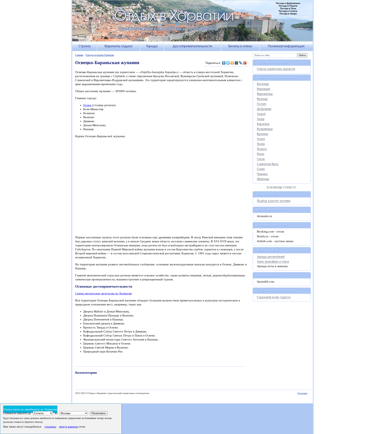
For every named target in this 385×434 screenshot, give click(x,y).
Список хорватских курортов (276, 68)
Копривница (265, 128)
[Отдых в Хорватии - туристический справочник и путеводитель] (192, 23)
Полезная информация (286, 46)
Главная (79, 55)
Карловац (263, 123)
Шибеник (263, 178)
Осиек (87, 105)
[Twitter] (228, 62)
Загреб (261, 113)
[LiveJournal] (241, 62)
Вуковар (262, 98)
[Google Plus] (245, 62)
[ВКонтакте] (224, 62)
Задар (260, 118)
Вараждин (263, 88)
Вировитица (265, 93)
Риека (260, 153)
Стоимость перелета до (17, 413)
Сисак (261, 158)
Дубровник (264, 108)
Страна (84, 46)
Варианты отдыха (118, 46)
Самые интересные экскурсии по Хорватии (103, 293)
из (56, 413)
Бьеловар (263, 83)
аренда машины (68, 426)
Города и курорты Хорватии (100, 55)
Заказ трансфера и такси (273, 261)
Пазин (261, 143)
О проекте (302, 393)
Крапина (262, 133)
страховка (50, 426)
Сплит (261, 168)
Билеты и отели (240, 46)
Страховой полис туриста (274, 297)
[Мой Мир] (236, 62)
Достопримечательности (192, 46)
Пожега (262, 148)
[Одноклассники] (232, 62)
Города (152, 46)
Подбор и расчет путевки (273, 200)
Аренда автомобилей (271, 256)
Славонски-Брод (267, 163)
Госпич (261, 103)
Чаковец (262, 173)
